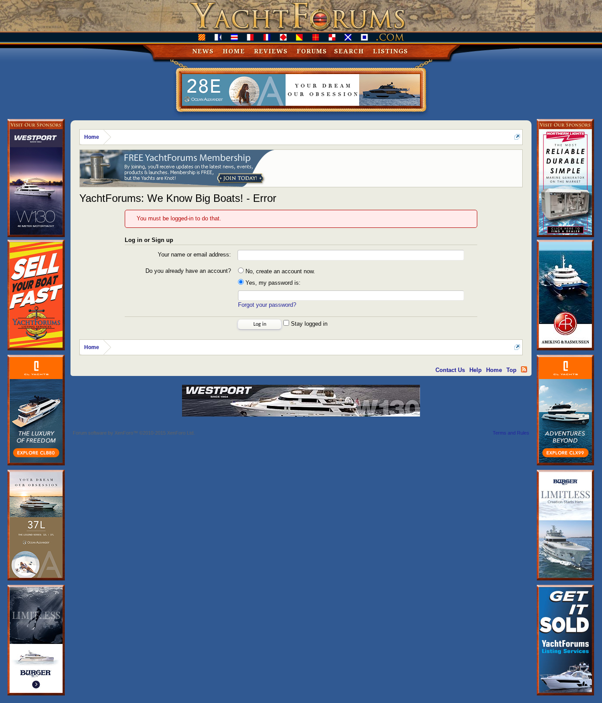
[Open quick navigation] (517, 137)
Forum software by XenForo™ (134, 432)
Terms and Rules (511, 432)
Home (234, 51)
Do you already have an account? (188, 271)
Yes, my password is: (272, 282)
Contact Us (450, 370)
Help (475, 370)
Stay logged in (308, 323)
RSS (524, 369)
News (203, 51)
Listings (390, 51)
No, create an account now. (279, 271)
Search (349, 51)
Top (511, 370)
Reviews (271, 51)
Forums (312, 51)
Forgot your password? (267, 304)
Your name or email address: (194, 254)
